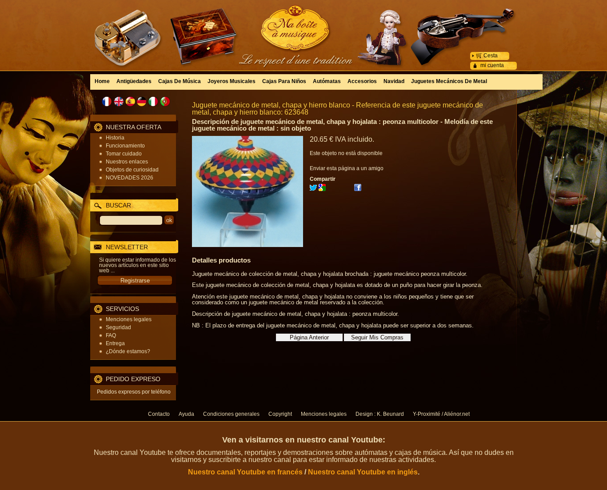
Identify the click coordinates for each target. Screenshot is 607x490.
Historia (115, 138)
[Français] (107, 101)
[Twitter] (313, 189)
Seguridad (118, 327)
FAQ (111, 335)
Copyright (280, 414)
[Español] (130, 101)
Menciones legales (129, 319)
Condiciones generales (231, 414)
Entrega (115, 343)
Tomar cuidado (124, 154)
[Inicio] (303, 28)
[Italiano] (153, 101)
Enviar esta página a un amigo (346, 168)
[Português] (165, 101)
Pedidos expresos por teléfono (134, 392)
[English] (118, 101)
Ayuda (186, 414)
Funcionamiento (125, 146)
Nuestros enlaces (127, 162)
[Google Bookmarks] (322, 189)
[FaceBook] (357, 189)
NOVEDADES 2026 (129, 178)
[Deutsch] (141, 101)
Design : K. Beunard (379, 414)
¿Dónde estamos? (128, 351)
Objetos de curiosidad (132, 170)
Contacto (159, 414)
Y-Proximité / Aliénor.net (441, 414)
